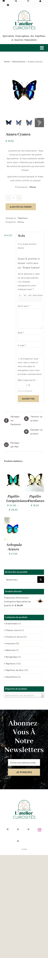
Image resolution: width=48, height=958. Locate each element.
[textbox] (24, 695)
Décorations (18, 61)
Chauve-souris (13, 630)
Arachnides (12, 623)
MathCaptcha (28, 391)
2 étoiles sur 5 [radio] (25, 297)
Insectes (10, 643)
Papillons (23, 218)
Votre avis (24, 306)
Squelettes (11, 676)
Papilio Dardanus (36, 498)
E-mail (22, 345)
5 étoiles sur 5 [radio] (40, 297)
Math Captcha (25, 380)
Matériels (10, 650)
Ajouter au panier (21, 206)
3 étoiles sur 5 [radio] (30, 297)
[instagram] (39, 829)
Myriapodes (12, 657)
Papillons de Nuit (15, 670)
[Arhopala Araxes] (13, 519)
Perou (21, 222)
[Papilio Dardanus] (35, 469)
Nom (21, 332)
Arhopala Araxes (13, 547)
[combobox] (24, 695)
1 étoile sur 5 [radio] (20, 297)
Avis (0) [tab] (8, 235)
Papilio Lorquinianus (17, 498)
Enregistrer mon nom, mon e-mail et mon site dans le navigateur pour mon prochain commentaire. (30, 366)
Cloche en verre (14, 636)
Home (7, 61)
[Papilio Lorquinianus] (13, 469)
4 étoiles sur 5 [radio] (35, 297)
